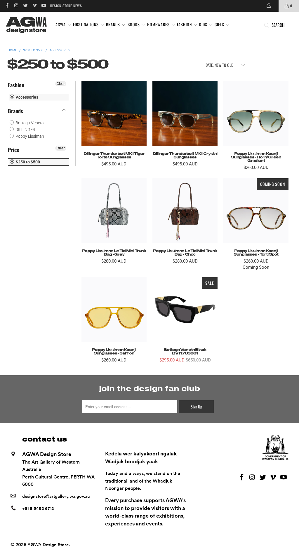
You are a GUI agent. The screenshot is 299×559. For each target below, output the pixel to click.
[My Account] (268, 5)
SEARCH (278, 25)
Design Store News (66, 5)
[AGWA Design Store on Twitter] (25, 5)
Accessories (26, 97)
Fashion (16, 85)
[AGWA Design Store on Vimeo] (34, 5)
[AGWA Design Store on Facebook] (6, 5)
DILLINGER (25, 129)
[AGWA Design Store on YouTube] (43, 5)
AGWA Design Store (48, 544)
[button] (63, 25)
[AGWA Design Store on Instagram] (15, 5)
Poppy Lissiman (29, 136)
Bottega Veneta (29, 122)
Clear (61, 84)
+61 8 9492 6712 (38, 508)
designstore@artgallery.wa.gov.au (56, 496)
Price (13, 149)
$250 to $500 (27, 162)
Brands (15, 111)
